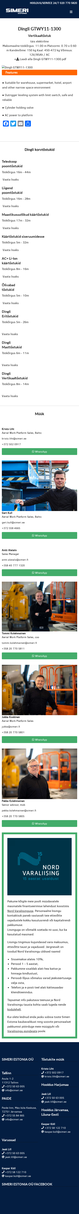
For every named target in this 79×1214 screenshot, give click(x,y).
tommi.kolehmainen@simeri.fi (19, 643)
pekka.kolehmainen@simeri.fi (19, 810)
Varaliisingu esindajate (22, 1031)
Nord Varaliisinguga (20, 911)
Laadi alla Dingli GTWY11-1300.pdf (42, 59)
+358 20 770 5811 (13, 648)
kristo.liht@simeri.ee (14, 438)
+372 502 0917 (11, 444)
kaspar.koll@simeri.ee (57, 1132)
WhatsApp (40, 451)
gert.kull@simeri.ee (13, 522)
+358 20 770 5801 (13, 732)
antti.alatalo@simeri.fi (15, 560)
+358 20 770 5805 (13, 816)
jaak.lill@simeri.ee (55, 1102)
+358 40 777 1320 (13, 565)
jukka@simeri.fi (11, 726)
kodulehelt (14, 1009)
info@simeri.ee (14, 1090)
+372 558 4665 (11, 528)
